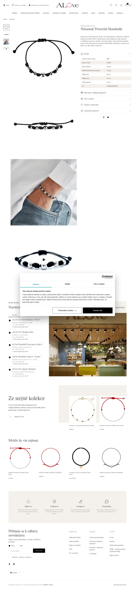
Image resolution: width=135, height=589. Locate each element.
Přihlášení (39, 550)
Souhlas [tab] (36, 284)
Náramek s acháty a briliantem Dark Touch (79, 473)
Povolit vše (97, 310)
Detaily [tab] (67, 284)
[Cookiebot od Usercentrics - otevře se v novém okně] (103, 277)
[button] (106, 54)
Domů (5, 19)
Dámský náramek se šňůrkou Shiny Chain (112, 425)
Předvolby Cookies (66, 310)
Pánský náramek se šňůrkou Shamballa (50, 472)
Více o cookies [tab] (99, 284)
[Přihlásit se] (121, 5)
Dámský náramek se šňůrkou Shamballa (111, 472)
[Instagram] (14, 564)
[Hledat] (111, 5)
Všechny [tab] (14, 315)
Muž (21, 546)
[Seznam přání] (116, 5)
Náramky (12, 19)
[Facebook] (9, 564)
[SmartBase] (48, 584)
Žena (13, 546)
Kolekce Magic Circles (88, 26)
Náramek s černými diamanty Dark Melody (81, 425)
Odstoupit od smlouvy (120, 585)
